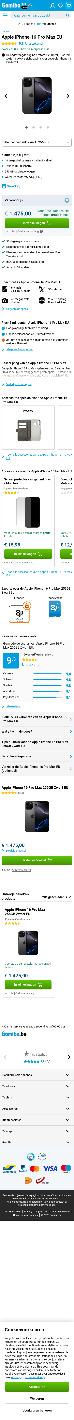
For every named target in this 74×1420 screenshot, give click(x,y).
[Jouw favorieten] (61, 5)
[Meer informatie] (41, 231)
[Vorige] (6, 96)
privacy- (16, 1377)
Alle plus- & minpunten (19, 349)
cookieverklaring (35, 1377)
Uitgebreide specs (17, 308)
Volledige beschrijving (19, 384)
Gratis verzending (24, 562)
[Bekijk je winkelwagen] (68, 5)
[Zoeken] (68, 15)
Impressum (42, 1211)
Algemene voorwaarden (25, 1215)
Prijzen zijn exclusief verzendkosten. (42, 1198)
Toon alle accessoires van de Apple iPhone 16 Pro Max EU (39, 456)
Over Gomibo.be (12, 1211)
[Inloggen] (53, 5)
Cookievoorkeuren (60, 1211)
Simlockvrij (13, 186)
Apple (6, 31)
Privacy (28, 1211)
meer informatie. (47, 1205)
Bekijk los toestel (16, 850)
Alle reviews (13, 706)
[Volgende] (68, 96)
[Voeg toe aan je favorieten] (67, 200)
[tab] (26, 127)
